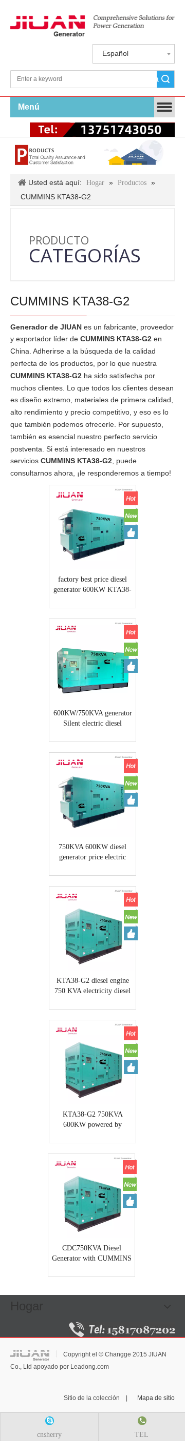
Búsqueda (158, 79)
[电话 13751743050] (102, 129)
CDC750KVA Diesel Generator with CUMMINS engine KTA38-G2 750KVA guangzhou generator (91, 1254)
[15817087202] (122, 1329)
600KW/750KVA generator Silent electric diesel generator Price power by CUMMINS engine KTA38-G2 (92, 719)
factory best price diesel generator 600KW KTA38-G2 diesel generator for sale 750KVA (92, 585)
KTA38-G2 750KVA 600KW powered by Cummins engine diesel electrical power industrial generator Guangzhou (93, 1120)
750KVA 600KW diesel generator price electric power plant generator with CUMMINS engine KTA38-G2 (92, 852)
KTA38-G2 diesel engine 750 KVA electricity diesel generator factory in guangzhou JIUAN (92, 986)
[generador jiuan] (92, 25)
